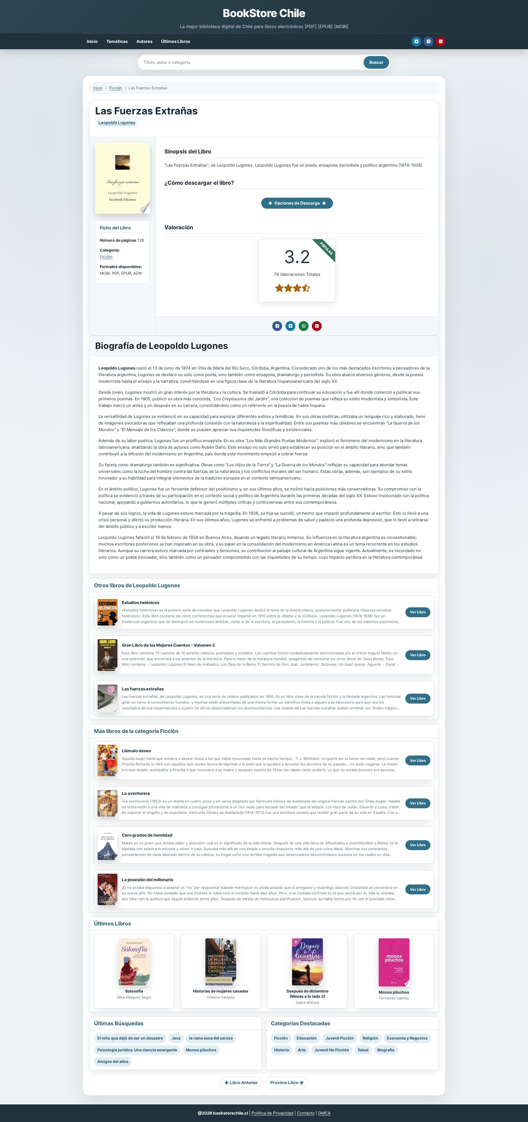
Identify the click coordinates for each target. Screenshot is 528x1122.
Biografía (385, 1049)
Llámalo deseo (136, 750)
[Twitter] (416, 41)
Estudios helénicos (140, 602)
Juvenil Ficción (340, 1038)
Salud (363, 1049)
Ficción (115, 88)
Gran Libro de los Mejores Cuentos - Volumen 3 (168, 645)
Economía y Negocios (407, 1038)
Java (176, 1038)
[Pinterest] (441, 41)
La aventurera (136, 793)
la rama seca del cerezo (211, 1038)
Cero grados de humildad (147, 835)
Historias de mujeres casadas (220, 991)
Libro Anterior (244, 1082)
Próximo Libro (284, 1082)
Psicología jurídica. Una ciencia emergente (137, 1049)
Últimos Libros (175, 41)
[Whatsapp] (304, 326)
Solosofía (134, 991)
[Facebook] (428, 41)
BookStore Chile (264, 13)
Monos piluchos (394, 992)
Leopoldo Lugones (116, 122)
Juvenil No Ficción (332, 1049)
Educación (307, 1038)
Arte (302, 1049)
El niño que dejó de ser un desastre (130, 1038)
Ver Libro (418, 612)
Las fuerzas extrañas (143, 688)
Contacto (306, 1113)
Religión (370, 1038)
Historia (281, 1049)
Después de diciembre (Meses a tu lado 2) (307, 994)
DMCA (324, 1113)
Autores (144, 41)
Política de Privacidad (272, 1113)
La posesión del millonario (147, 879)
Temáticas (117, 41)
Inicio (92, 41)
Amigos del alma (112, 1061)
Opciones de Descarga (297, 203)
